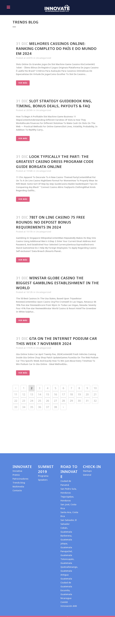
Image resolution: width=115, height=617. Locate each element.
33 (15, 407)
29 (71, 400)
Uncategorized (43, 57)
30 (79, 400)
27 (55, 400)
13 (31, 394)
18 (71, 394)
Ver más (22, 83)
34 (23, 407)
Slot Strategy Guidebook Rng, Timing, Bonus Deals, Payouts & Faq (54, 103)
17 (63, 394)
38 (55, 407)
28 (63, 400)
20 (87, 394)
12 (23, 394)
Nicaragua (65, 598)
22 (15, 400)
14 (39, 394)
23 (23, 400)
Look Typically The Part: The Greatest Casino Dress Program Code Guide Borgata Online (55, 161)
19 (79, 394)
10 (95, 388)
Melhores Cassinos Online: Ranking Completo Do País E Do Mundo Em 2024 (56, 48)
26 (47, 400)
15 (47, 394)
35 (31, 407)
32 (95, 400)
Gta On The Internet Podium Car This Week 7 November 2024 (56, 341)
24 (31, 400)
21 (95, 394)
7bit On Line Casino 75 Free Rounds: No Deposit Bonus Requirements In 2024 (50, 222)
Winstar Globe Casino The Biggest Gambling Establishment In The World (57, 282)
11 (15, 394)
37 (47, 407)
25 (39, 400)
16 (55, 394)
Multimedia (18, 486)
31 (87, 400)
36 (39, 407)
